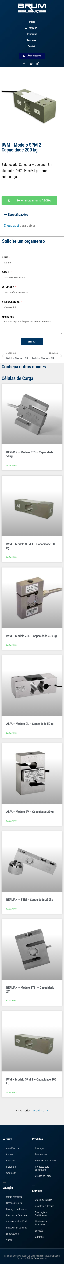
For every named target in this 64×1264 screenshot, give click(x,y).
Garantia (39, 1236)
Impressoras (41, 1154)
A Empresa (31, 28)
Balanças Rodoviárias (16, 1209)
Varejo (9, 1239)
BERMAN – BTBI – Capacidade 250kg (29, 900)
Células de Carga (43, 1175)
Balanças (39, 1148)
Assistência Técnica (44, 1206)
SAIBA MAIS (11, 465)
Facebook (11, 1160)
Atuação (8, 1188)
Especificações (18, 214)
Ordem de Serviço (43, 1199)
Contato (32, 46)
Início (32, 21)
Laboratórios (12, 1233)
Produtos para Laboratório (42, 1168)
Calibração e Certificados (41, 1214)
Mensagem (8, 317)
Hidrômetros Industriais (41, 1223)
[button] (32, 214)
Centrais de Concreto (16, 1215)
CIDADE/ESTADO (11, 302)
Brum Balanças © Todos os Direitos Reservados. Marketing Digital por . (31, 1257)
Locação (39, 1230)
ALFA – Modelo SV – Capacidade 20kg (30, 812)
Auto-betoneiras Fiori (16, 1221)
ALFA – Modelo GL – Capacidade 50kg (30, 724)
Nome (5, 257)
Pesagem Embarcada (16, 1227)
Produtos (32, 34)
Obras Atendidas (14, 1196)
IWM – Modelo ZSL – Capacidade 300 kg (31, 636)
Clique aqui (11, 225)
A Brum (7, 1139)
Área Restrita (12, 1148)
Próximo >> (40, 1110)
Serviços (31, 40)
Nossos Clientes (14, 1203)
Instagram (11, 1166)
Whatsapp (8, 287)
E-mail (6, 272)
